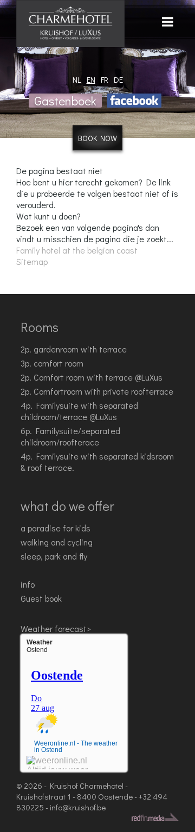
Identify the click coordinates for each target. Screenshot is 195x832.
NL (77, 79)
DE (118, 79)
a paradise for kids (55, 528)
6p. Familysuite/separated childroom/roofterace (70, 436)
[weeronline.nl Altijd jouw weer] (57, 762)
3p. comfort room (52, 363)
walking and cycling (57, 542)
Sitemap (32, 261)
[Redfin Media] (155, 817)
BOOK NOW (97, 138)
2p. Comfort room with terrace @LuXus (91, 377)
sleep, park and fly (54, 556)
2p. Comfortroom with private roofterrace (97, 391)
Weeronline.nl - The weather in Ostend (76, 746)
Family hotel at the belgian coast (77, 250)
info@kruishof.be (78, 807)
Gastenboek (65, 101)
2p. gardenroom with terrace (74, 349)
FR (104, 79)
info (28, 584)
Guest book (41, 598)
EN (91, 79)
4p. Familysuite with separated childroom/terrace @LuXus (79, 411)
